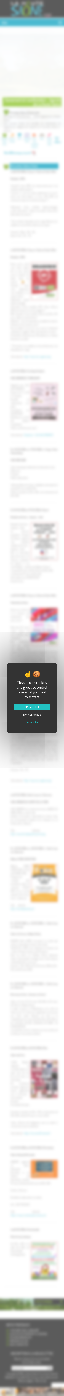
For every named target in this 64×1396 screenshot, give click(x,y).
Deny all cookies (32, 715)
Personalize (32, 722)
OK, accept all (32, 707)
